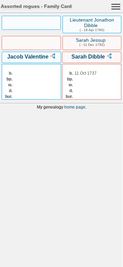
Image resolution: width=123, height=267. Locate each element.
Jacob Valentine (28, 57)
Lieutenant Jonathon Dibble (92, 22)
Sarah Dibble (88, 57)
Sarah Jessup (91, 40)
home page (74, 107)
